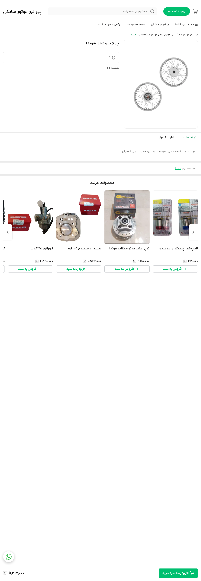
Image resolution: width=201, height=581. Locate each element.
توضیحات (190, 137)
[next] (7, 232)
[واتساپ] (8, 556)
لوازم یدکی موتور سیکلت (155, 35)
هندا (134, 35)
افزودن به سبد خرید (175, 573)
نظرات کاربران (166, 137)
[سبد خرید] (195, 11)
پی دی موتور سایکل (22, 11)
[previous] (193, 232)
